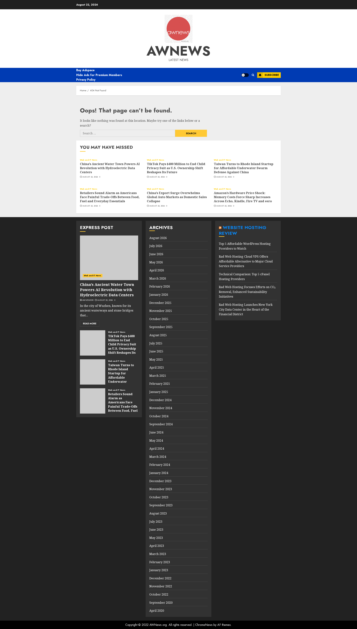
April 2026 (156, 270)
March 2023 (157, 554)
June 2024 (156, 432)
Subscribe (272, 75)
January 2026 (158, 295)
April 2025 (156, 367)
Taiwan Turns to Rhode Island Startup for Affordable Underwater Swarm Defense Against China (243, 168)
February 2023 (159, 562)
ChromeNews (204, 625)
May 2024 (156, 440)
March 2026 (157, 278)
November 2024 (160, 408)
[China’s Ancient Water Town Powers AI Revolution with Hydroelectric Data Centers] (109, 258)
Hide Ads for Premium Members (99, 75)
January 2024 (158, 473)
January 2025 (158, 392)
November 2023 (160, 489)
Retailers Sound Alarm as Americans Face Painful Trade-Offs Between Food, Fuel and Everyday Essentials (110, 197)
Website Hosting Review (242, 230)
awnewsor (87, 300)
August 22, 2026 (90, 177)
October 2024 (158, 416)
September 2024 (161, 424)
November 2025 (160, 311)
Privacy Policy (85, 80)
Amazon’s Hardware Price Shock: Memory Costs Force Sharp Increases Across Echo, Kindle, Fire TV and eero (243, 197)
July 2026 (155, 246)
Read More (89, 323)
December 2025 (160, 303)
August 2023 (158, 513)
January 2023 (158, 570)
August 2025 (158, 335)
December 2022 (160, 578)
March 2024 (157, 457)
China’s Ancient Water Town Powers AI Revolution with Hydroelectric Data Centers (110, 168)
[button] (253, 75)
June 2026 (156, 254)
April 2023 (156, 546)
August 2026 (158, 238)
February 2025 (159, 384)
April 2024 (156, 448)
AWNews (178, 51)
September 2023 (161, 505)
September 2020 (161, 603)
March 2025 (157, 376)
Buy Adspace (85, 70)
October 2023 (158, 497)
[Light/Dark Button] (245, 75)
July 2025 (155, 343)
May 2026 (156, 262)
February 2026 (159, 286)
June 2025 (156, 351)
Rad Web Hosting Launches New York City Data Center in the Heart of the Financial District (246, 309)
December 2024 (160, 400)
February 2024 (159, 465)
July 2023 (155, 522)
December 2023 (160, 481)
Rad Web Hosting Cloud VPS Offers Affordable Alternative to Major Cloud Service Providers (246, 261)
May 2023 (156, 538)
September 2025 (161, 327)
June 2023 (156, 530)
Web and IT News (88, 160)
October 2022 (158, 594)
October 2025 (158, 319)
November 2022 (160, 586)
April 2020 (156, 611)
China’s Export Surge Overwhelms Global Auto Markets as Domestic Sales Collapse (177, 197)
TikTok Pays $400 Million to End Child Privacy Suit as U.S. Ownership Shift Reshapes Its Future (176, 168)
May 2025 (156, 359)
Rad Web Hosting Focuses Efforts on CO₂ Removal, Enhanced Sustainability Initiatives (247, 292)
